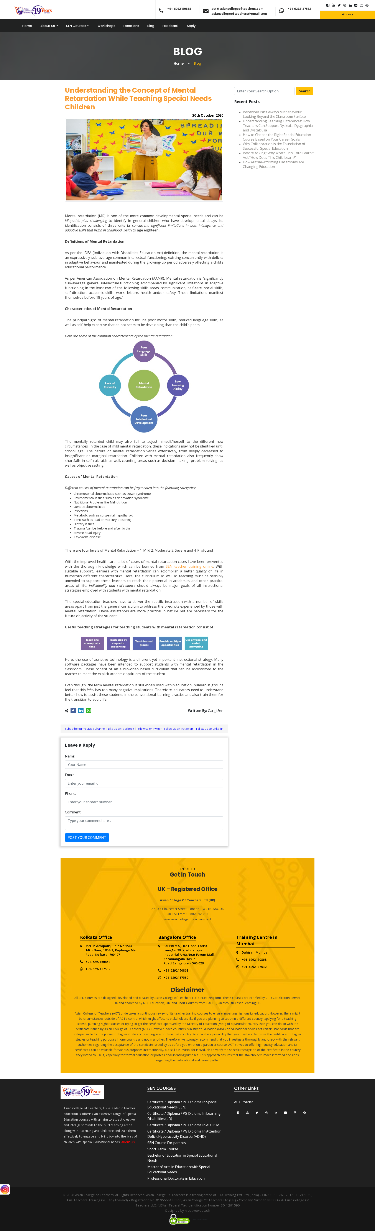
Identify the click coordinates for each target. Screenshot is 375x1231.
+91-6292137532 (299, 9)
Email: (69, 774)
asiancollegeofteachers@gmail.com (239, 13)
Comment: (73, 812)
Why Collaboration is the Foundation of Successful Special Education (274, 146)
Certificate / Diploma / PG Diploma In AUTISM (183, 1125)
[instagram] (361, 5)
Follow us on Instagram (179, 729)
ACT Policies (243, 1102)
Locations (131, 25)
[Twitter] (339, 5)
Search (305, 91)
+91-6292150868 (179, 9)
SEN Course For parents (166, 1142)
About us (48, 25)
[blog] (344, 5)
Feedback (170, 25)
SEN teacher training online (189, 566)
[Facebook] (327, 5)
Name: (70, 756)
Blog (150, 25)
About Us (128, 1142)
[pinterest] (366, 5)
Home (27, 25)
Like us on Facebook (121, 729)
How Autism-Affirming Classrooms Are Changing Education (273, 164)
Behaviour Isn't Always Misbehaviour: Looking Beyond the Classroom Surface (274, 114)
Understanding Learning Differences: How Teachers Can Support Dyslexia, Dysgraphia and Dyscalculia (278, 126)
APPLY (349, 14)
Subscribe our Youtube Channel (85, 729)
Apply (191, 25)
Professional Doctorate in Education (176, 1178)
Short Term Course (162, 1149)
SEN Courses (76, 25)
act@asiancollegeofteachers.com (237, 9)
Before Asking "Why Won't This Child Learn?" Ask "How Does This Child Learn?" (278, 155)
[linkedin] (350, 5)
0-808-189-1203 (196, 914)
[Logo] (33, 8)
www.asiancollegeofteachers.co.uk (187, 919)
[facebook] (238, 1112)
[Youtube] (333, 5)
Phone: (70, 793)
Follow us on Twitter (149, 729)
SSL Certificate (200, 1219)
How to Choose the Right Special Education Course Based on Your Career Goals (277, 137)
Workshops (106, 25)
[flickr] (355, 5)
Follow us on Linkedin (209, 729)
